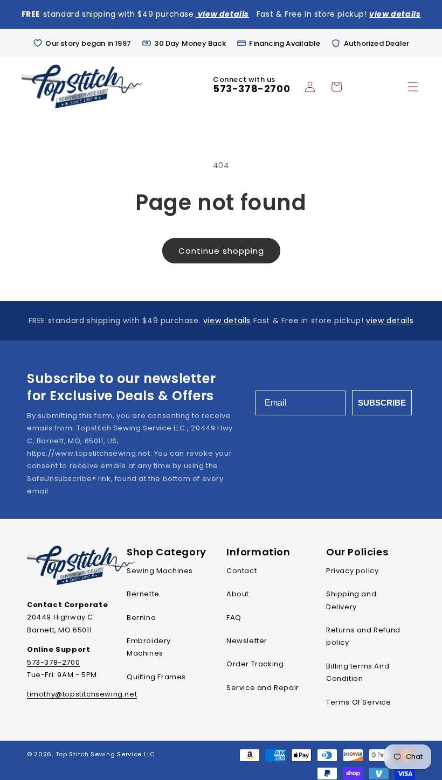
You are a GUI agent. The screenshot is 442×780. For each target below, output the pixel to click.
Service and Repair (262, 687)
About (237, 594)
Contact (241, 571)
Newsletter (246, 641)
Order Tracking (255, 664)
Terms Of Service (358, 702)
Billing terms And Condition (357, 672)
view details (227, 320)
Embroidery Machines (149, 647)
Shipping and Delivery (351, 600)
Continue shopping (221, 250)
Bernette (143, 594)
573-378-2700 (251, 88)
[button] (413, 87)
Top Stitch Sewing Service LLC (105, 754)
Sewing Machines (160, 571)
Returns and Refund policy (363, 636)
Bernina (141, 617)
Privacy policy (352, 571)
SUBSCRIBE (382, 402)
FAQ (233, 617)
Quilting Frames (156, 677)
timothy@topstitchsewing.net (82, 694)
